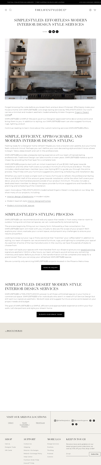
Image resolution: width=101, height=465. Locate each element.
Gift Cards (8, 450)
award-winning (88, 250)
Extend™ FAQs (29, 463)
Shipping (27, 447)
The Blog (50, 450)
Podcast (50, 453)
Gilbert (10, 423)
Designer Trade (10, 447)
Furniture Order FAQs (31, 460)
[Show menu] (6, 10)
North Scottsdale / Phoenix (24, 425)
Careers (50, 456)
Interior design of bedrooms (20, 197)
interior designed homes (39, 201)
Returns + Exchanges (31, 450)
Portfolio (50, 447)
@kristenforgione (81, 420)
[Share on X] (57, 31)
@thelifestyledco (63, 420)
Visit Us (7, 444)
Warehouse (40, 423)
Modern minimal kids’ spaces (20, 205)
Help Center (28, 456)
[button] (95, 10)
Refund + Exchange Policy (33, 453)
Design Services (53, 444)
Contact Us (28, 444)
